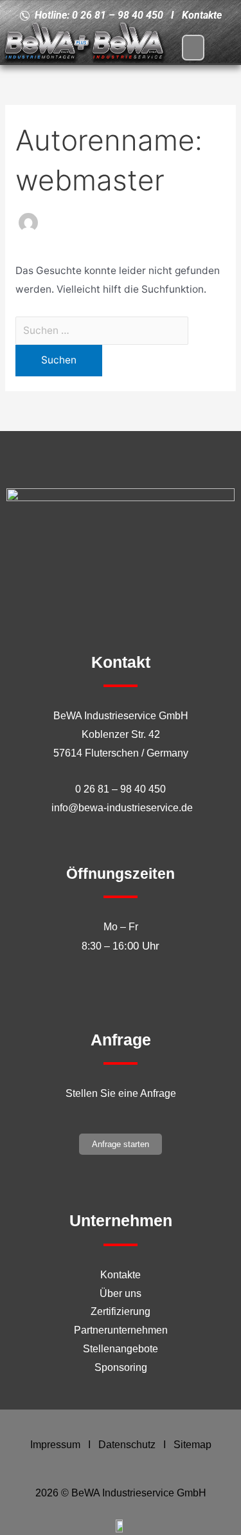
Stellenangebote (120, 1348)
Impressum (55, 1444)
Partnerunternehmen (121, 1330)
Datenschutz (127, 1444)
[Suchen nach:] (101, 330)
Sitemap (192, 1444)
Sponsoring (120, 1367)
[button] (193, 47)
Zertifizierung (120, 1311)
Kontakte (120, 1274)
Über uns (120, 1293)
